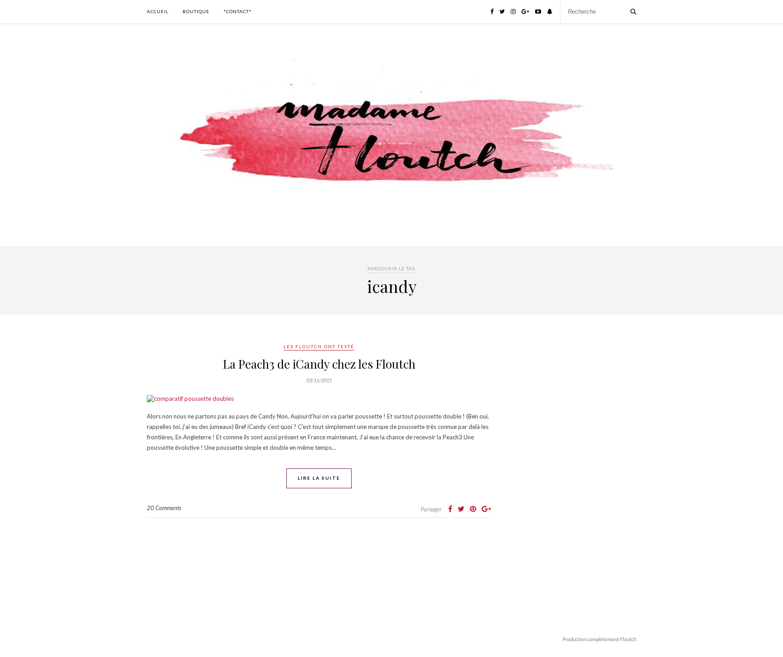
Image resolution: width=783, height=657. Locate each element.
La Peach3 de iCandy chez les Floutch (319, 364)
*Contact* (237, 11)
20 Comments (164, 507)
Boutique (196, 11)
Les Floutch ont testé (319, 346)
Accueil (158, 11)
